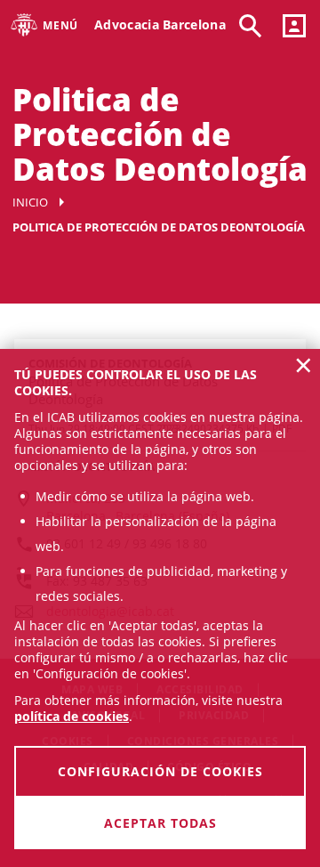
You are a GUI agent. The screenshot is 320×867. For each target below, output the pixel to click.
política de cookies (71, 716)
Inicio (30, 202)
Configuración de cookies (160, 771)
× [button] (303, 365)
